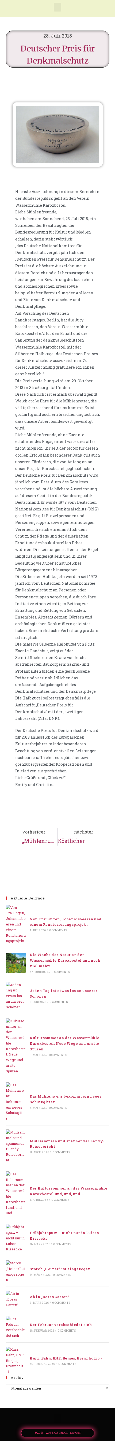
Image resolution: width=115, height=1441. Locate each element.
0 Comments (58, 930)
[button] (57, 7)
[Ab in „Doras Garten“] (16, 1299)
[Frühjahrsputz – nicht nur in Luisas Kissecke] (16, 1238)
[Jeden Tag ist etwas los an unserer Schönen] (16, 996)
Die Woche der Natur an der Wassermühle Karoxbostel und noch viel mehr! (65, 960)
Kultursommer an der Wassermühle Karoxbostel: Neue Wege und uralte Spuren (64, 1043)
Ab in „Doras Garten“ (49, 1296)
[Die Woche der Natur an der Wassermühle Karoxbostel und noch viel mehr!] (16, 963)
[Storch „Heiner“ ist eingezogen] (16, 1271)
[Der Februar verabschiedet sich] (16, 1327)
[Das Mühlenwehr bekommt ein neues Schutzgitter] (16, 1101)
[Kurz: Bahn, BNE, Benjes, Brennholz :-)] (16, 1361)
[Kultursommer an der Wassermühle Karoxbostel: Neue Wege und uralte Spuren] (16, 1046)
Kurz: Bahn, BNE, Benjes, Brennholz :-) (66, 1358)
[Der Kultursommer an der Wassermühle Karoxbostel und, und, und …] (16, 1193)
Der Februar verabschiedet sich (61, 1324)
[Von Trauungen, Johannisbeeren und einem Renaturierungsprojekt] (16, 924)
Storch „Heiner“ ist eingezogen (60, 1268)
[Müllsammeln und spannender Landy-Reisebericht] (16, 1146)
